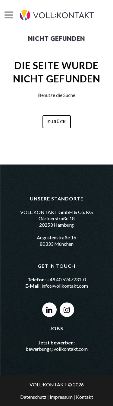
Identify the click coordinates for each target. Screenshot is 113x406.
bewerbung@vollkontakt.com (57, 349)
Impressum (61, 397)
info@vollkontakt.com (65, 286)
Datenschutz (33, 397)
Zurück (56, 121)
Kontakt (84, 397)
